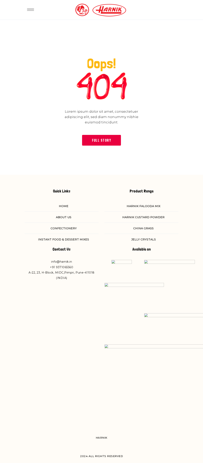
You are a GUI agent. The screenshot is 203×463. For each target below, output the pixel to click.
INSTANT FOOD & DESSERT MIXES (63, 239)
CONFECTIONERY (64, 228)
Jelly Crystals (143, 239)
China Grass (143, 228)
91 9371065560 (62, 267)
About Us (63, 217)
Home (63, 206)
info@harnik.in (61, 261)
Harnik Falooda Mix (143, 206)
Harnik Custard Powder (143, 217)
